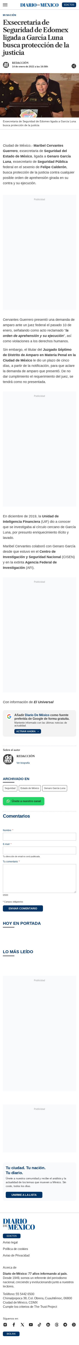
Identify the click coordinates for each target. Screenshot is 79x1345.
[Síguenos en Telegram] (65, 1324)
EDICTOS (69, 4)
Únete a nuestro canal (26, 801)
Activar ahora (26, 731)
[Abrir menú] (5, 4)
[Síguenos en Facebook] (14, 1324)
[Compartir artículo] (74, 66)
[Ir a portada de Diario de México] (39, 1224)
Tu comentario (11, 861)
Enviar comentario (23, 908)
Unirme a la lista (24, 1194)
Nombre (8, 830)
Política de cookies (15, 1249)
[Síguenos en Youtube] (31, 1324)
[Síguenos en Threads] (56, 1324)
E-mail (7, 844)
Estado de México (30, 788)
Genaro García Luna (54, 788)
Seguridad (10, 788)
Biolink (11, 1334)
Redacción (20, 62)
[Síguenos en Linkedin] (48, 1324)
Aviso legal (10, 1242)
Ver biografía (23, 763)
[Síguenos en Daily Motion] (74, 1324)
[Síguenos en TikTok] (39, 1324)
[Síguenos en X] (22, 1324)
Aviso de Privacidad (16, 1255)
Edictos (12, 1236)
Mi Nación (9, 15)
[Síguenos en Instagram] (5, 1324)
